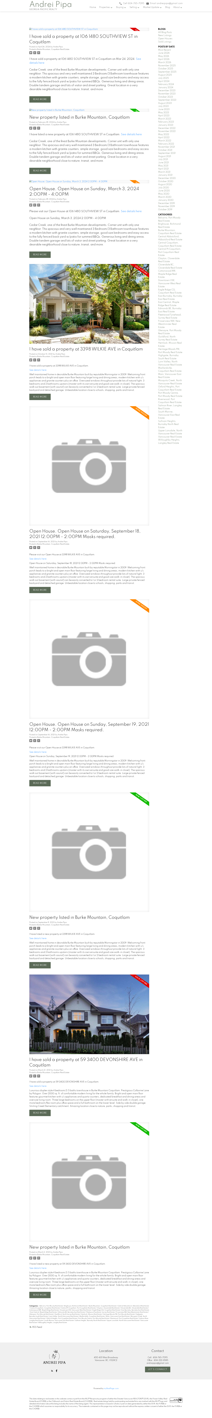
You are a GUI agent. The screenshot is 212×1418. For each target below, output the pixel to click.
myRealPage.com (111, 1388)
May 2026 (163, 56)
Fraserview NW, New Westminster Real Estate (132, 1312)
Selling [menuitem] (133, 7)
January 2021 (165, 175)
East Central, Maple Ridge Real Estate (43, 1312)
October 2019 (165, 209)
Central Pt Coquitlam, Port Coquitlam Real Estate (78, 1308)
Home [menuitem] (93, 7)
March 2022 (164, 141)
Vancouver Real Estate (170, 437)
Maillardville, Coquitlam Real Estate (92, 1316)
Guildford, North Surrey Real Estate (67, 1314)
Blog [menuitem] (167, 7)
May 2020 (163, 194)
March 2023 (164, 119)
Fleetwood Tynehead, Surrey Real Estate (100, 1312)
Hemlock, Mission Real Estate (91, 1314)
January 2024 (165, 87)
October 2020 (165, 181)
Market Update (151, 7)
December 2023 (166, 91)
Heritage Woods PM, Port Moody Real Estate (119, 1314)
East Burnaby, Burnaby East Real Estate (135, 1310)
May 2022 (163, 134)
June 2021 (163, 163)
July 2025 (163, 78)
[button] (52, 1371)
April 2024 (163, 81)
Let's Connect (157, 1369)
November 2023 (167, 94)
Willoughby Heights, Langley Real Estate (52, 1322)
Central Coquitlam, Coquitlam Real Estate (45, 1308)
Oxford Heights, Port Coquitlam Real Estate (61, 1318)
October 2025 (165, 69)
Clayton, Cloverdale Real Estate (108, 1308)
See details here (131, 134)
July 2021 (163, 159)
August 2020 (165, 184)
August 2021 (164, 156)
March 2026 (164, 62)
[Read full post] (89, 31)
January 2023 (165, 125)
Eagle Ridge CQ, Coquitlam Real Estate (106, 1310)
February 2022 (166, 144)
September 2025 (167, 72)
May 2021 (163, 166)
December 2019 (166, 203)
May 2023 (163, 113)
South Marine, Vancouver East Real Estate (59, 1320)
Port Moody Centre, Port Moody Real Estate (94, 1318)
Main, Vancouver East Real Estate (118, 1316)
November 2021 (166, 147)
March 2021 (164, 172)
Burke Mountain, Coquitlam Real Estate (53, 49)
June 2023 (164, 109)
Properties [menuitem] (104, 7)
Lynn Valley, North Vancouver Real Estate (64, 1316)
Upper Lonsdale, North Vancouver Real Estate (123, 1320)
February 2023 (166, 122)
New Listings (165, 35)
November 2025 (167, 66)
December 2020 (167, 178)
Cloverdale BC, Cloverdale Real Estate (134, 1308)
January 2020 (165, 200)
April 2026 (163, 59)
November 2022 (167, 131)
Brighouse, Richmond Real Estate (76, 1306)
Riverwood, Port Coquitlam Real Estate (124, 1318)
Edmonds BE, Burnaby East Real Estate (71, 1312)
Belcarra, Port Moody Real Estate (51, 1306)
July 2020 (163, 188)
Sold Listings (164, 42)
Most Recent (164, 50)
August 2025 (165, 75)
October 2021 (165, 150)
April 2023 (163, 116)
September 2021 (167, 153)
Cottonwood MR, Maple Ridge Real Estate (44, 1310)
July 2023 (163, 106)
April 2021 (163, 169)
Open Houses (165, 39)
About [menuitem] (176, 7)
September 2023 (167, 100)
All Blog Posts (165, 32)
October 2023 (165, 97)
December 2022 (166, 128)
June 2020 (164, 191)
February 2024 (166, 84)
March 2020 (164, 197)
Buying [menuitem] (120, 7)
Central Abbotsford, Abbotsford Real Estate (133, 1306)
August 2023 (165, 103)
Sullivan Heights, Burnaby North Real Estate (90, 1320)
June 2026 (164, 53)
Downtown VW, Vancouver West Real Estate (76, 1310)
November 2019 (166, 206)
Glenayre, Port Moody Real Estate (41, 1314)
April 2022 (163, 137)
